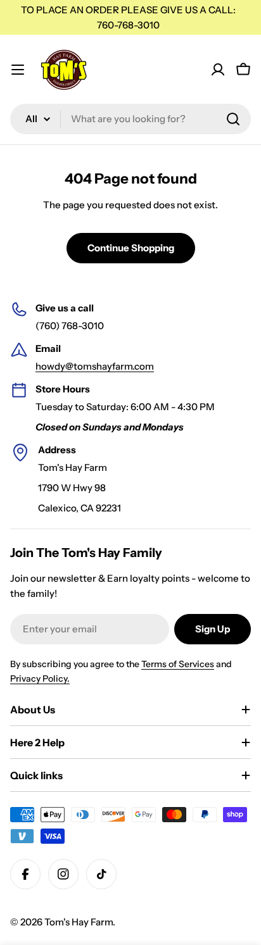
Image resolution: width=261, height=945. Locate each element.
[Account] (218, 69)
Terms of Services (177, 664)
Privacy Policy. (40, 678)
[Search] (233, 119)
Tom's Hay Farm (78, 922)
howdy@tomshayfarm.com (94, 366)
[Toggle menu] (17, 69)
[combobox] (130, 119)
